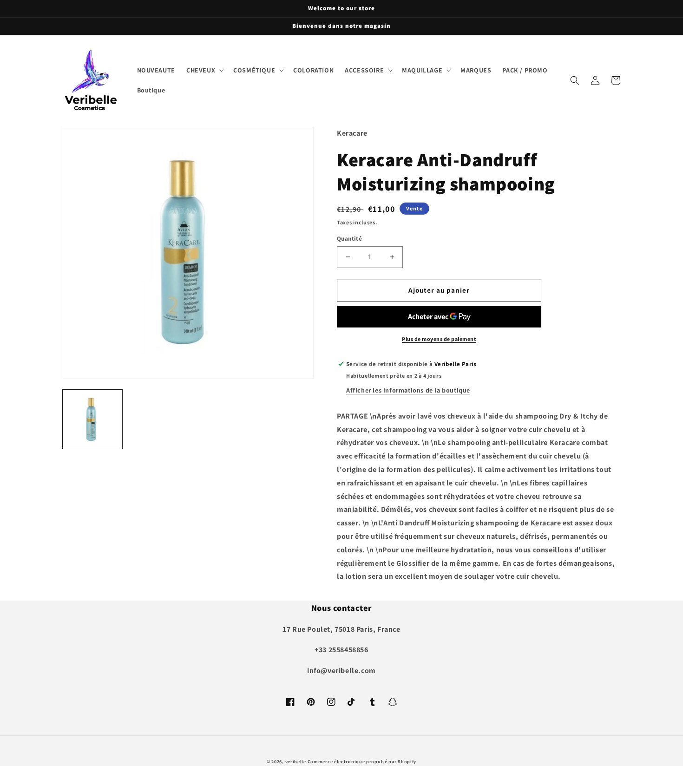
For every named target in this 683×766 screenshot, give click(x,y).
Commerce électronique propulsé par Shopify (362, 762)
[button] (204, 70)
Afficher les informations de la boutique (408, 390)
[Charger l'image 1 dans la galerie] (92, 419)
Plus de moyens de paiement (439, 338)
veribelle (295, 762)
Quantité (349, 238)
